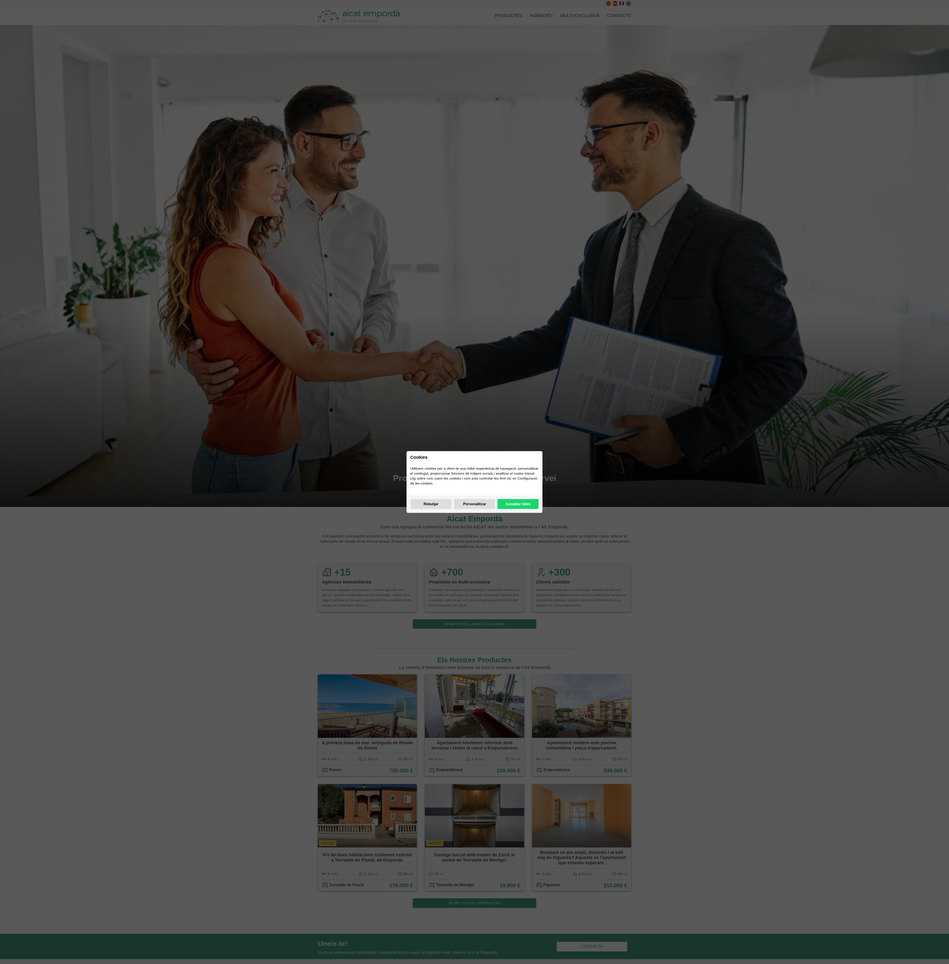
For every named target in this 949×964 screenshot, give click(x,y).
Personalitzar (474, 504)
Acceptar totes (518, 504)
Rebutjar (431, 504)
